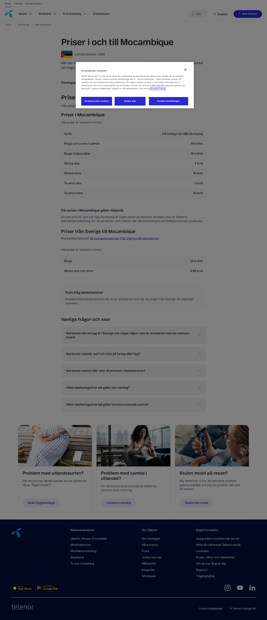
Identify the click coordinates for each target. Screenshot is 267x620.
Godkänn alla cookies (97, 101)
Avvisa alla (130, 101)
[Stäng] (185, 70)
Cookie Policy (158, 89)
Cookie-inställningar (168, 101)
